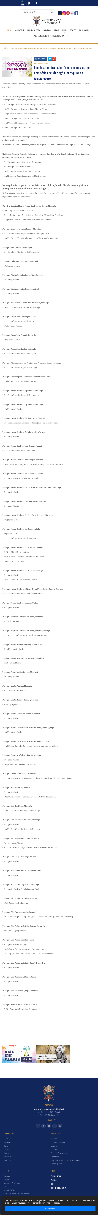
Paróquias (54, 1139)
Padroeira (7, 1160)
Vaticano (54, 1180)
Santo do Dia (8, 1187)
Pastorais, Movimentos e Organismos (65, 1160)
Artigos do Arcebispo (12, 1183)
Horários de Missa (33, 30)
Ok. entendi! (50, 1209)
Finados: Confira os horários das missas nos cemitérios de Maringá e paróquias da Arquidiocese (58, 48)
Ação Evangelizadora (41, 36)
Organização (47, 30)
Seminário (55, 1157)
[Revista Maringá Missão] (59, 12)
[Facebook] (75, 12)
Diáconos (7, 1157)
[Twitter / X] (60, 1126)
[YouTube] (67, 12)
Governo (54, 1146)
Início (9, 30)
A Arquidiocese (19, 30)
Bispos (6, 1149)
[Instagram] (63, 12)
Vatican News (56, 1176)
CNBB (52, 1184)
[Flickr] (71, 12)
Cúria (6, 1146)
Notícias (19, 48)
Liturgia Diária (9, 1190)
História (7, 1142)
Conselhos (55, 1149)
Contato (73, 30)
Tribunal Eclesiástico (59, 1153)
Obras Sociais (84, 30)
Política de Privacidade (85, 1201)
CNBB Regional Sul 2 (58, 1188)
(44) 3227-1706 (50, 1119)
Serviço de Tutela (58, 36)
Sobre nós (7, 1139)
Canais (56, 30)
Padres (6, 1153)
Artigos (6, 1179)
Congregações (56, 1164)
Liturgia (64, 30)
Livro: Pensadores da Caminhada (16, 1194)
